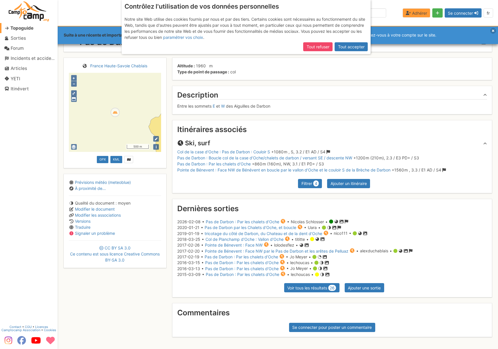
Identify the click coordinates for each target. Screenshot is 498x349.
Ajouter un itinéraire (349, 183)
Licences (41, 327)
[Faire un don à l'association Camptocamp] (50, 342)
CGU (28, 327)
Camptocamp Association (20, 330)
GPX (102, 159)
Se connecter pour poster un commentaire (332, 327)
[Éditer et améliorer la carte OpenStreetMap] (156, 139)
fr (488, 13)
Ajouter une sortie (364, 287)
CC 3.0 (115, 253)
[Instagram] (7, 342)
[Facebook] (21, 342)
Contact (15, 327)
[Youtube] (36, 342)
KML (116, 159)
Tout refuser (318, 46)
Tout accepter (351, 46)
